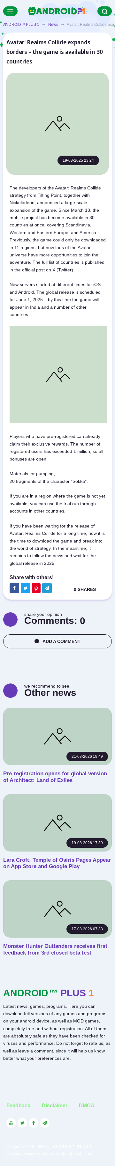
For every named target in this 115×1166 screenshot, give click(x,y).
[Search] (104, 11)
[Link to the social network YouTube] (11, 1123)
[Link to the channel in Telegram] (45, 1123)
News (53, 24)
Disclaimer (54, 1105)
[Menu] (10, 11)
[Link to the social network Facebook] (33, 1123)
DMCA (87, 1105)
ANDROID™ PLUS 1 (21, 24)
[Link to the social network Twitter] (22, 1123)
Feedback (18, 1105)
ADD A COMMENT (61, 641)
